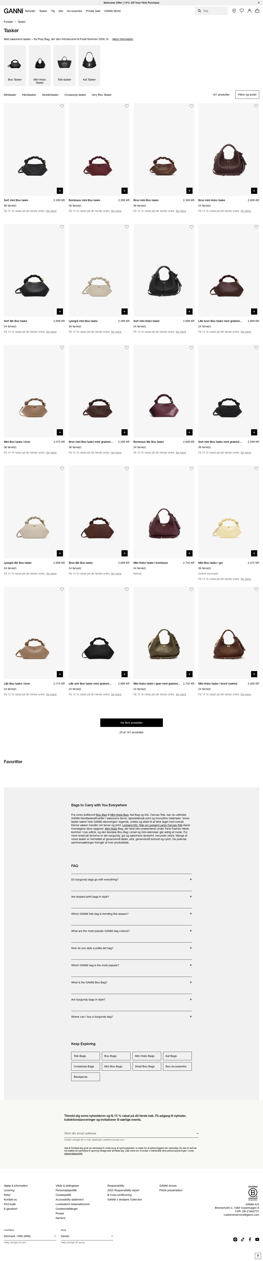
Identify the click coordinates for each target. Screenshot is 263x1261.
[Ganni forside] (13, 11)
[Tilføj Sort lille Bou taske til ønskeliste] (62, 227)
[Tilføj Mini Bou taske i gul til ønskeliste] (256, 468)
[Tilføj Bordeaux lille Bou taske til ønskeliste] (191, 348)
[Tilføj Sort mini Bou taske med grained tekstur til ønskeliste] (256, 348)
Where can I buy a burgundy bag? (92, 1014)
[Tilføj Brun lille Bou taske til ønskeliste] (127, 468)
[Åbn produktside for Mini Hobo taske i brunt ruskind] (228, 632)
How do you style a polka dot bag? (92, 946)
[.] (131, 2)
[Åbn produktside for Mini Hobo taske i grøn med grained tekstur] (163, 632)
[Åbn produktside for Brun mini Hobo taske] (228, 149)
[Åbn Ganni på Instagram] (235, 1239)
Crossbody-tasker (75, 95)
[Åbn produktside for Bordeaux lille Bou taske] (163, 391)
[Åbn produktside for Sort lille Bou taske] (34, 270)
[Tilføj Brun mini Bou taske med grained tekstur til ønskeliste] (127, 348)
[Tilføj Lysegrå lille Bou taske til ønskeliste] (62, 468)
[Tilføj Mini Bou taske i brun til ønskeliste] (62, 348)
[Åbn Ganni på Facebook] (250, 1239)
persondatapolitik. (73, 1153)
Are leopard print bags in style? (90, 894)
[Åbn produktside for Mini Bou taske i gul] (228, 511)
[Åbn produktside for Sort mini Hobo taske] (163, 270)
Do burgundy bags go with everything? (94, 877)
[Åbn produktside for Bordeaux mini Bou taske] (99, 149)
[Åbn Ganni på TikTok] (242, 1239)
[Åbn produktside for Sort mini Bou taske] (34, 149)
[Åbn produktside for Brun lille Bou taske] (99, 511)
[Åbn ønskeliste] (242, 10)
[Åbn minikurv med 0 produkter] (257, 10)
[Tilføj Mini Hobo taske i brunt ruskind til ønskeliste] (256, 589)
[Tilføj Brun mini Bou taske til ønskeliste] (191, 106)
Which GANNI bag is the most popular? (95, 963)
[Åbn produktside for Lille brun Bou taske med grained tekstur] (228, 270)
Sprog (63, 1230)
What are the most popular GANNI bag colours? (100, 929)
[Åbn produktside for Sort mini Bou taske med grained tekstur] (228, 391)
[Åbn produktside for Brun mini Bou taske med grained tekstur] (99, 391)
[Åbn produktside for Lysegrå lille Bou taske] (34, 511)
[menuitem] (30, 11)
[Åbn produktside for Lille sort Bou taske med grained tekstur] (99, 632)
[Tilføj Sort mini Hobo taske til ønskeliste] (191, 227)
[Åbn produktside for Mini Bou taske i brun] (34, 391)
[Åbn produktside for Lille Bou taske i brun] (34, 632)
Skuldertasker (50, 95)
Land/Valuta (9, 1230)
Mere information (122, 39)
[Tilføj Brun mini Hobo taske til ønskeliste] (256, 106)
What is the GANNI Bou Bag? (89, 980)
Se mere (51, 211)
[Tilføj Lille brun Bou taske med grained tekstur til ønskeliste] (256, 227)
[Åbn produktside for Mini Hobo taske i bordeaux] (163, 511)
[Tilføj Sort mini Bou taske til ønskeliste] (62, 106)
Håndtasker (29, 95)
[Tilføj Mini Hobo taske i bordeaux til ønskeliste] (191, 468)
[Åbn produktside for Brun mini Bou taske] (163, 149)
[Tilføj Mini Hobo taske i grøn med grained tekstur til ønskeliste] (191, 589)
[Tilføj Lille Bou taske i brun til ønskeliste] (62, 589)
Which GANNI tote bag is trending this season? (100, 912)
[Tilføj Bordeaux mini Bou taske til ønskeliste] (127, 106)
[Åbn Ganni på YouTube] (257, 1239)
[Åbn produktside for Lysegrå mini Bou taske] (99, 270)
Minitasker (10, 95)
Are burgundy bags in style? (88, 997)
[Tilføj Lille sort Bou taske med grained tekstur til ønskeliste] (127, 589)
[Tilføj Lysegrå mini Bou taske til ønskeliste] (127, 227)
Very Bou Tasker (102, 95)
